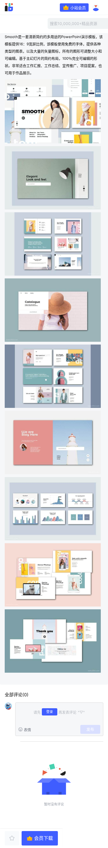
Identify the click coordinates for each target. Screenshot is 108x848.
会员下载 (43, 838)
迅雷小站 (16, 7)
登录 (49, 712)
